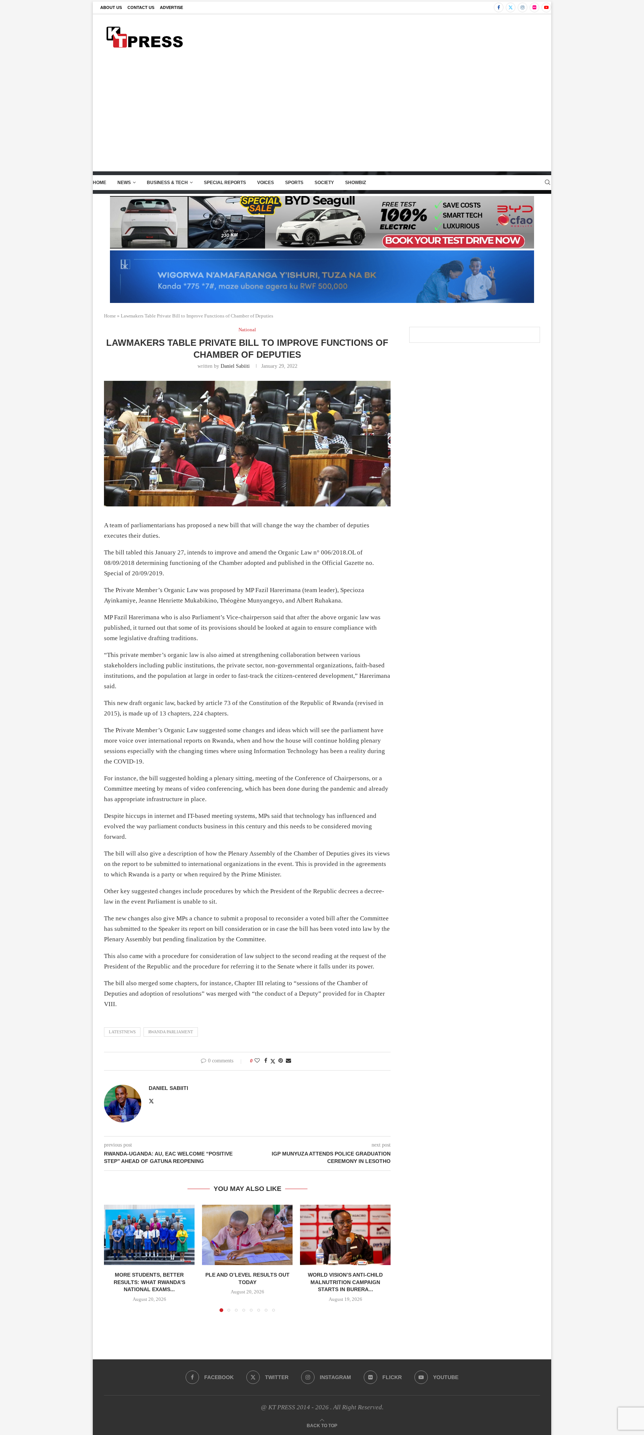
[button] (114, 1258)
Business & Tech (167, 182)
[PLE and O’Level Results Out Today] (247, 1235)
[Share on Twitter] (272, 1061)
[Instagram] (522, 7)
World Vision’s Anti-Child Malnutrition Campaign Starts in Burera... (345, 1282)
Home (99, 182)
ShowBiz (355, 182)
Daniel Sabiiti (235, 366)
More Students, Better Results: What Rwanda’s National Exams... (149, 1282)
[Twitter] (510, 7)
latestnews (122, 1032)
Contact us (140, 7)
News (124, 182)
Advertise (171, 7)
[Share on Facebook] (265, 1061)
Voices (265, 182)
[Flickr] (534, 7)
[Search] (547, 183)
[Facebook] (498, 7)
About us (111, 7)
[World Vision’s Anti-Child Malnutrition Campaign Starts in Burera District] (345, 1235)
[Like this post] (257, 1061)
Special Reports (225, 182)
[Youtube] (546, 7)
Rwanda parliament (170, 1032)
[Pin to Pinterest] (280, 1061)
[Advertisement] (322, 115)
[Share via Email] (288, 1061)
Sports (294, 182)
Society (324, 182)
